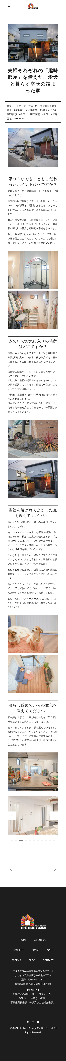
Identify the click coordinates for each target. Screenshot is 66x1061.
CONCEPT (18, 950)
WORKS (16, 960)
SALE (50, 950)
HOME (23, 940)
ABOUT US (40, 940)
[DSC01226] (33, 815)
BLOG (32, 960)
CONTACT (48, 960)
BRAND (36, 950)
